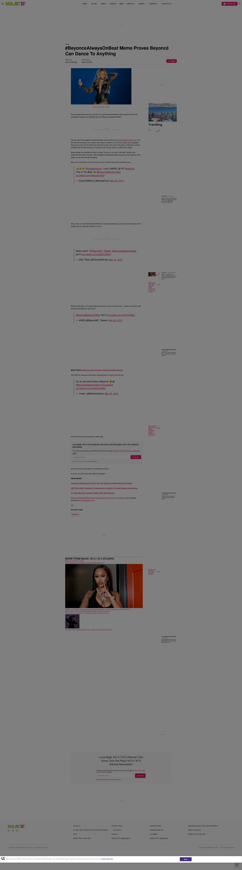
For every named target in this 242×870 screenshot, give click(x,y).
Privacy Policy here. (107, 859)
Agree (185, 859)
